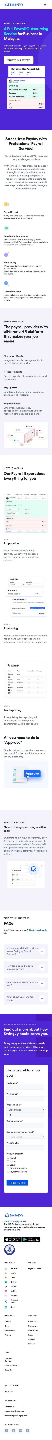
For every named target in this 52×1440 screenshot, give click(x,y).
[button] (26, 1392)
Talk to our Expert (18, 60)
